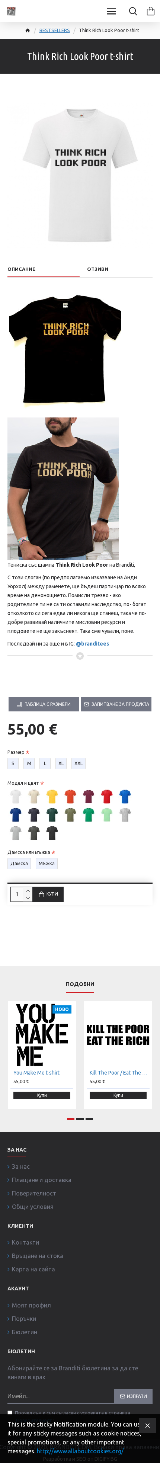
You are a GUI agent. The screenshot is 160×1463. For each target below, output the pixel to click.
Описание (21, 269)
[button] (70, 1119)
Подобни (80, 984)
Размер (16, 752)
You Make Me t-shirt (36, 1073)
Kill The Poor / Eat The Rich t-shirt (120, 1073)
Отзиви (97, 269)
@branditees (92, 644)
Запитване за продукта (120, 704)
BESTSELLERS (54, 30)
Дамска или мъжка (28, 852)
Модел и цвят (23, 782)
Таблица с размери (48, 704)
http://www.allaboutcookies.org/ (80, 1451)
